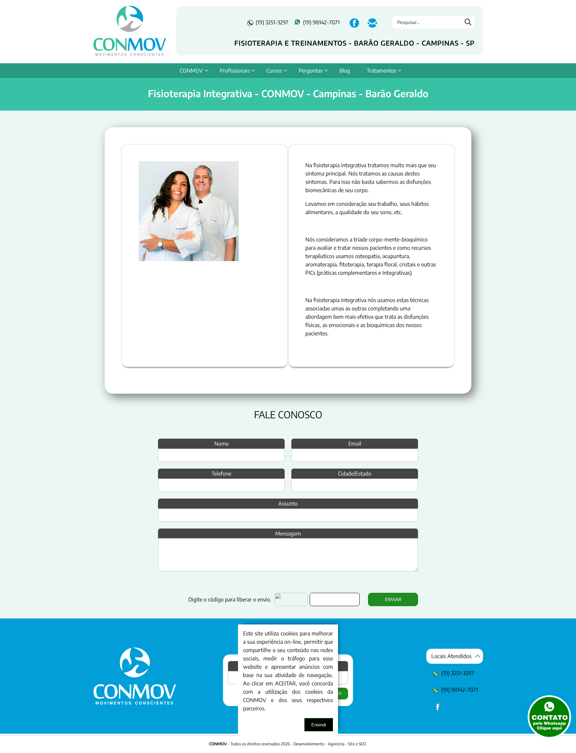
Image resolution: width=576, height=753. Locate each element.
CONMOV (191, 70)
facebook (354, 26)
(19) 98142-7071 (321, 22)
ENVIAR (393, 599)
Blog (344, 70)
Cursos (274, 70)
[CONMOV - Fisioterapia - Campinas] (129, 30)
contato (372, 26)
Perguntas (311, 70)
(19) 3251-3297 (272, 22)
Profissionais (235, 70)
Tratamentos (381, 70)
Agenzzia (336, 743)
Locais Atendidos (451, 656)
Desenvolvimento (309, 743)
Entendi (318, 724)
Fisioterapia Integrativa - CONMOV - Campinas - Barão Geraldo (288, 93)
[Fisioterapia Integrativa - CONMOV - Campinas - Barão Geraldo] (134, 703)
